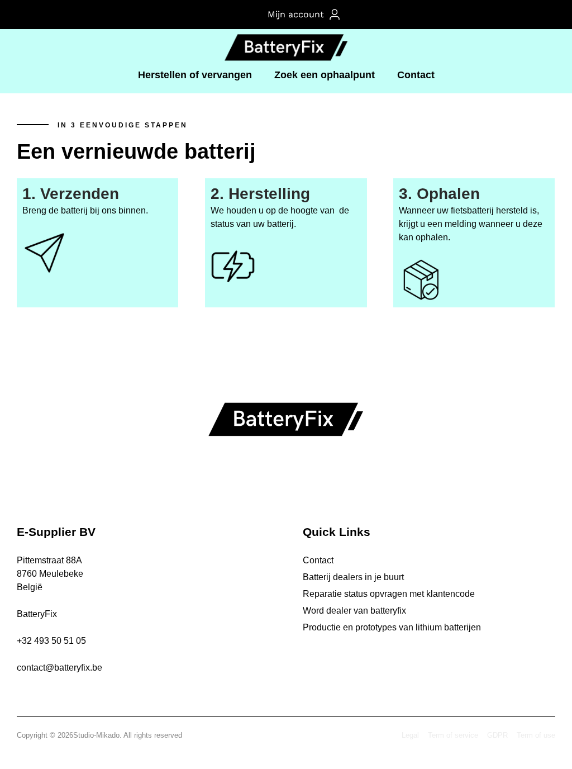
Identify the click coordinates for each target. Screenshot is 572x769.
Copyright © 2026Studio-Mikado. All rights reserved (99, 735)
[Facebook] (275, 482)
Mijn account (299, 14)
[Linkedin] (297, 482)
